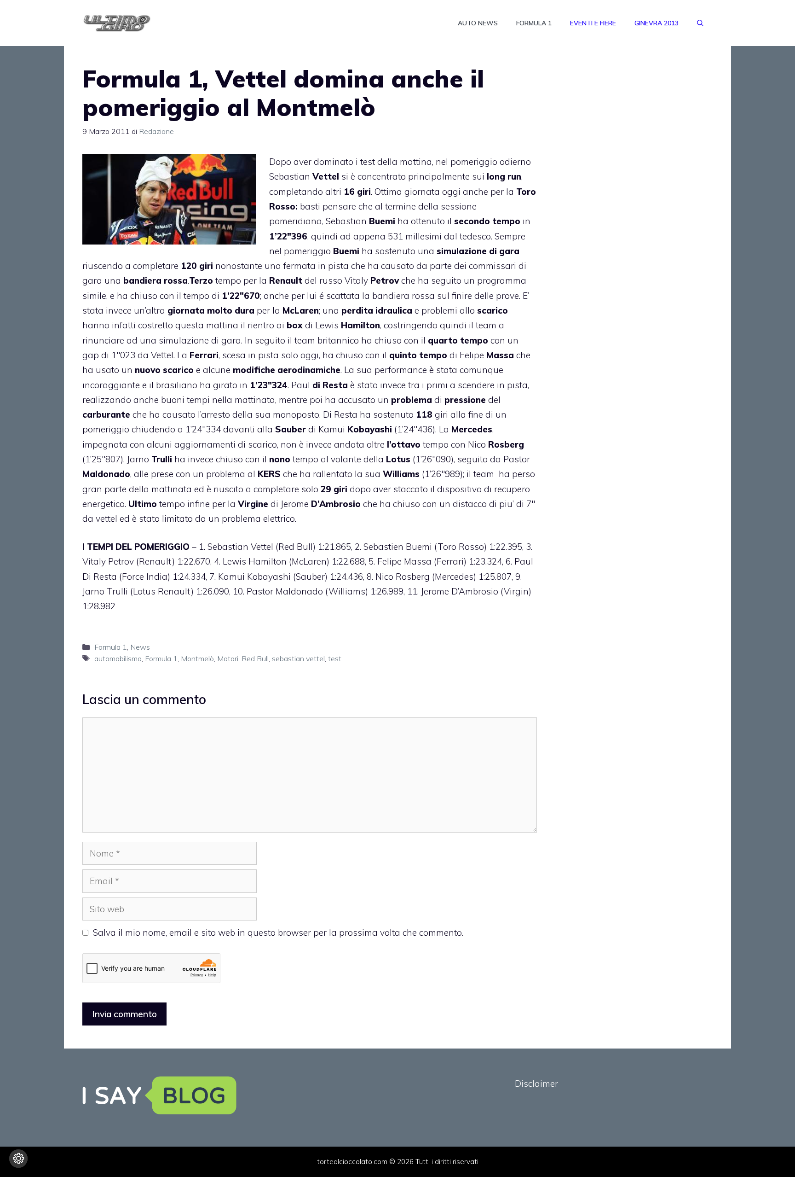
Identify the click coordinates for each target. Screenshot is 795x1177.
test (334, 658)
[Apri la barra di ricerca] (700, 23)
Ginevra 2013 (656, 23)
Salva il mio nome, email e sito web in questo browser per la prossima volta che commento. (278, 932)
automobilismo (118, 658)
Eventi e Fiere (593, 23)
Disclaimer (536, 1083)
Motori (227, 658)
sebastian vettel (298, 658)
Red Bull (255, 658)
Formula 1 (534, 23)
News (140, 647)
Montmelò (197, 658)
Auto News (478, 23)
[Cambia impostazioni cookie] (18, 1158)
